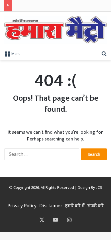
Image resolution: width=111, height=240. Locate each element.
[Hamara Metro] (55, 30)
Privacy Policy (21, 205)
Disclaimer (50, 205)
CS (100, 187)
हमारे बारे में (75, 205)
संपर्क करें (95, 205)
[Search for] (104, 53)
